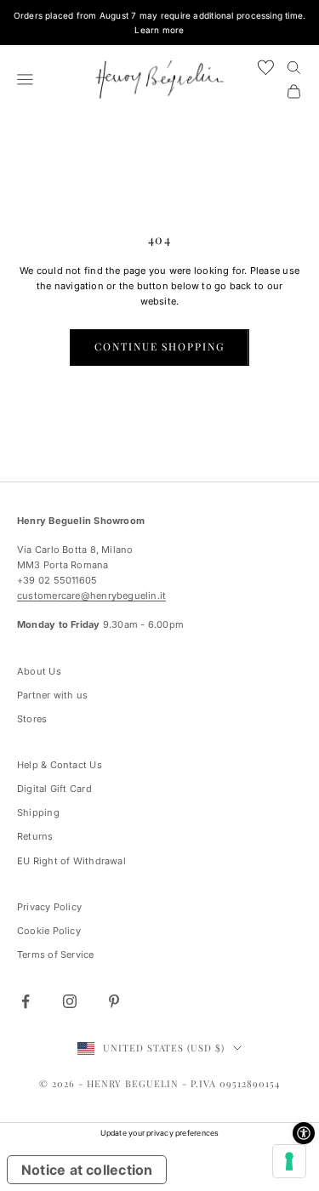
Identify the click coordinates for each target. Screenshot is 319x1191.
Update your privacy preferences (159, 1132)
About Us (39, 671)
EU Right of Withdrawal (71, 861)
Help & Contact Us (59, 765)
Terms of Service (55, 954)
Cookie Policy (49, 931)
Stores (32, 719)
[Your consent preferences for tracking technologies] (289, 1161)
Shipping (38, 812)
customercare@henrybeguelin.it (91, 595)
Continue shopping (159, 346)
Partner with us (52, 695)
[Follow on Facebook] (25, 1001)
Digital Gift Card (54, 789)
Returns (35, 836)
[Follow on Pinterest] (113, 1001)
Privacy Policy (49, 907)
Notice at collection (86, 1169)
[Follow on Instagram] (69, 1001)
